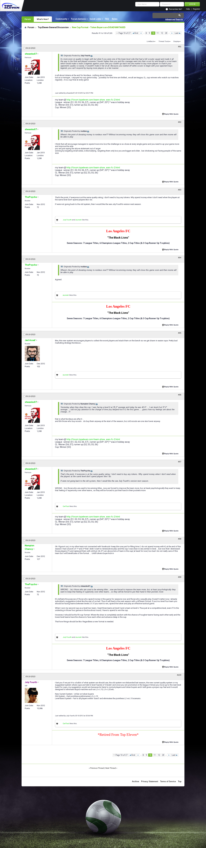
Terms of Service (168, 781)
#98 (179, 539)
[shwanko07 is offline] (32, 67)
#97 (179, 462)
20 (166, 33)
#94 (179, 258)
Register (196, 9)
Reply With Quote (171, 114)
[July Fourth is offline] (32, 695)
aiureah (79, 220)
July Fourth (67, 220)
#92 (179, 122)
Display (176, 41)
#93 (179, 190)
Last (176, 33)
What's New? (43, 19)
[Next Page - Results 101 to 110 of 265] (172, 33)
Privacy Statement (149, 781)
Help (188, 9)
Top (179, 781)
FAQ (107, 19)
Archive (135, 781)
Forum (28, 19)
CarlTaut (66, 506)
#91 (179, 47)
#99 (179, 577)
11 (158, 33)
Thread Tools (163, 41)
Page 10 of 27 (124, 33)
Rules (114, 19)
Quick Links (95, 19)
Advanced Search (174, 19)
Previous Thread (97, 768)
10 (153, 33)
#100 (179, 675)
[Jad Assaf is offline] (32, 353)
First (136, 33)
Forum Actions (78, 19)
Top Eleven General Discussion (53, 27)
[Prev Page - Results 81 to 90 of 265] (141, 33)
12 (162, 33)
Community (61, 19)
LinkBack (150, 41)
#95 (179, 333)
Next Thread (110, 768)
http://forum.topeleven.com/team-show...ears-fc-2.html (93, 100)
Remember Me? (175, 9)
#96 (179, 395)
